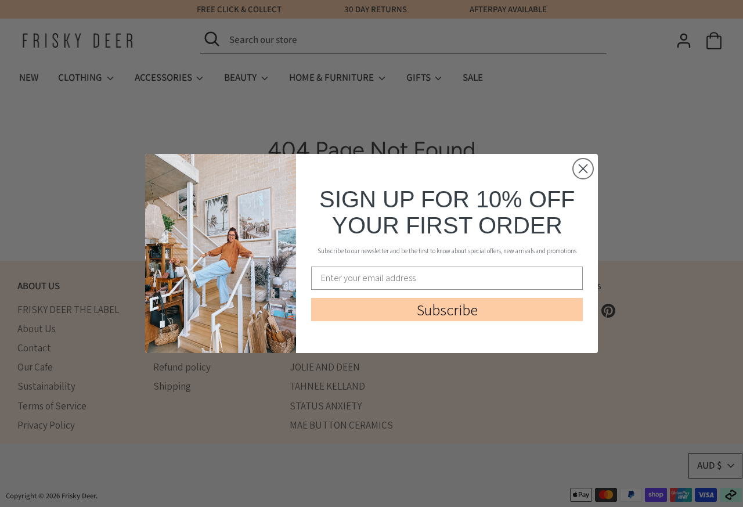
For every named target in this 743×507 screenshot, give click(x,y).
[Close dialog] (583, 169)
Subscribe (447, 309)
